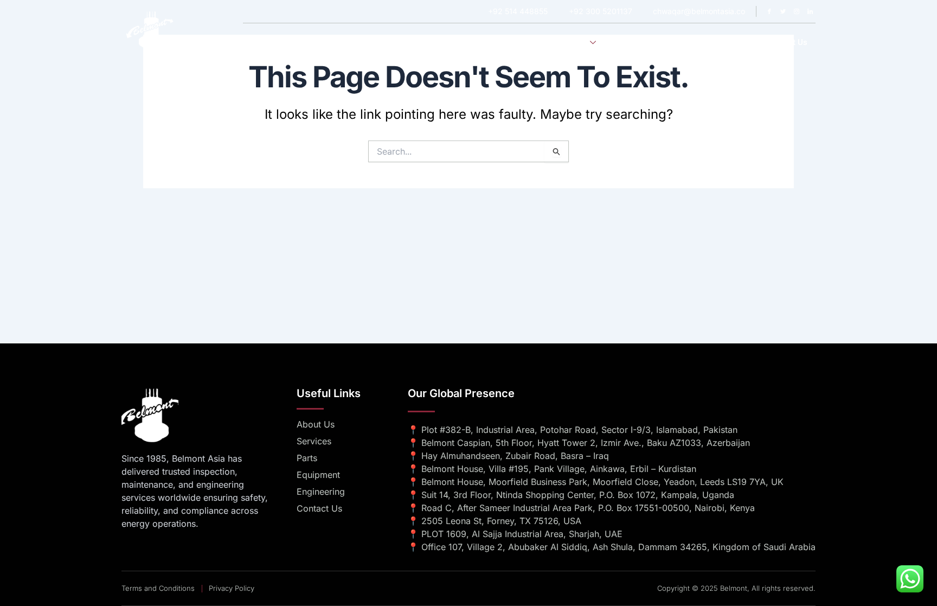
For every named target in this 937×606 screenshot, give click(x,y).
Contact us (787, 42)
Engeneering (637, 42)
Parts (740, 42)
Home (478, 42)
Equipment (696, 42)
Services (571, 42)
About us (523, 42)
